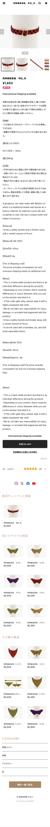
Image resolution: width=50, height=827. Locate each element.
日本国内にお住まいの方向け (25, 452)
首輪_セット (7, 747)
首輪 (4, 755)
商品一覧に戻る (25, 784)
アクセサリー (7, 763)
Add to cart (25, 444)
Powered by (22, 801)
